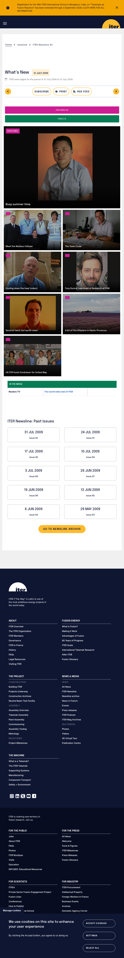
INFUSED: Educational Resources (25, 869)
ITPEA (12, 887)
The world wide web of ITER (58, 391)
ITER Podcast (68, 715)
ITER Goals (67, 645)
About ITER (14, 841)
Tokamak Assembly (18, 715)
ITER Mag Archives (71, 719)
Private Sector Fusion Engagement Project (30, 892)
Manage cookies (12, 910)
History (12, 650)
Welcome (66, 841)
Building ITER (15, 687)
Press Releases (69, 855)
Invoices (66, 906)
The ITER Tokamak (18, 766)
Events (65, 705)
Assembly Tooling (18, 729)
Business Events (70, 901)
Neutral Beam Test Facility (22, 701)
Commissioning (16, 724)
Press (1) (62, 119)
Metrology (14, 733)
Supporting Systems (19, 770)
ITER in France (16, 645)
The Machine (16, 755)
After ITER (67, 654)
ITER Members (16, 636)
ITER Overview (16, 626)
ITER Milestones (70, 850)
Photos (65, 729)
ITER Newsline (69, 691)
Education (14, 864)
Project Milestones (18, 743)
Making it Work (69, 631)
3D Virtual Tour (69, 738)
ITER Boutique (16, 855)
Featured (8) (62, 110)
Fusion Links (15, 897)
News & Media (70, 676)
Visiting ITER (15, 664)
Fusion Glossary (70, 659)
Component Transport (20, 780)
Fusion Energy (71, 621)
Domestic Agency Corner (74, 911)
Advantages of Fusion (73, 636)
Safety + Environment (20, 784)
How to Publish (16, 906)
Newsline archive (70, 696)
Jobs (11, 836)
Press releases (69, 710)
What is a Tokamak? (19, 761)
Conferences (15, 901)
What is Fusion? (70, 626)
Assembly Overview (19, 710)
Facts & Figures (70, 846)
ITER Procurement (71, 887)
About (13, 621)
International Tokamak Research (78, 650)
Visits (11, 860)
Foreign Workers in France (75, 897)
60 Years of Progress (72, 640)
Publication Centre (71, 743)
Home (8, 44)
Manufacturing (16, 775)
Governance (15, 640)
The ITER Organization (20, 631)
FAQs (11, 654)
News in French (70, 701)
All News (66, 687)
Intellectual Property (72, 892)
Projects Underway (18, 691)
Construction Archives (20, 696)
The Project (16, 676)
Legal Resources (17, 659)
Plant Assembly (16, 719)
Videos (65, 733)
